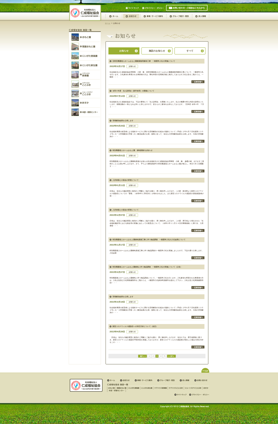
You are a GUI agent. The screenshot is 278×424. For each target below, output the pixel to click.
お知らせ (124, 51)
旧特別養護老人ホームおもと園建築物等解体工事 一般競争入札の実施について (144, 61)
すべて (189, 51)
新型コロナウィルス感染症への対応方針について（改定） (135, 326)
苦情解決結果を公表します (123, 121)
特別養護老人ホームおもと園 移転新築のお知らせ (132, 150)
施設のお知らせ (157, 51)
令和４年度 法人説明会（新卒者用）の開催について (133, 91)
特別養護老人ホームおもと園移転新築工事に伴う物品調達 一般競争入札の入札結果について (149, 240)
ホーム (107, 23)
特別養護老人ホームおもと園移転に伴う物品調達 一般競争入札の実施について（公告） (147, 267)
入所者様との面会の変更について (126, 180)
